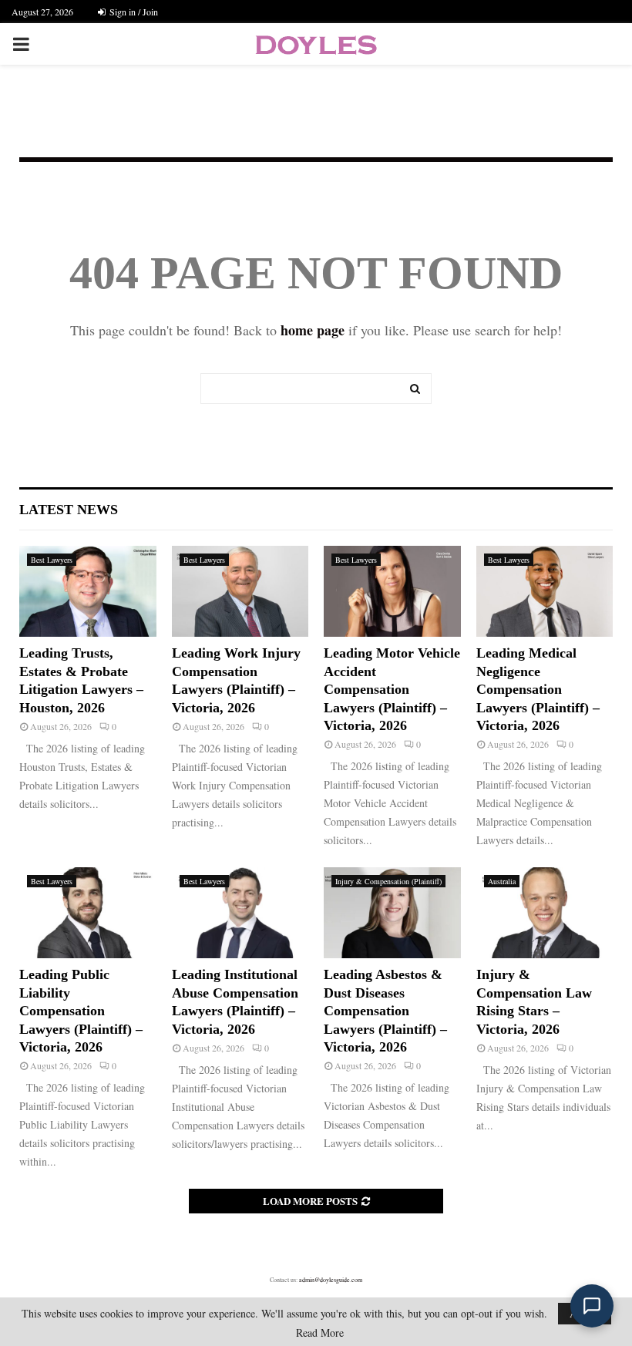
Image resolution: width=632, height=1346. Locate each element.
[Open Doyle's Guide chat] (592, 1305)
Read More (320, 1332)
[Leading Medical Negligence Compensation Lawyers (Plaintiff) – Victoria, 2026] (545, 591)
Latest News (68, 509)
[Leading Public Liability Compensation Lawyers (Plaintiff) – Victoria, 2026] (87, 912)
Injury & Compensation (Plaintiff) (388, 881)
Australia (502, 881)
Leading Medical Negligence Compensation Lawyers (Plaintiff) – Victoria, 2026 (538, 689)
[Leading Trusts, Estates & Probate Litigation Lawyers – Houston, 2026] (87, 591)
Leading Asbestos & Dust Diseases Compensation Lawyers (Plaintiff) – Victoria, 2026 (385, 1011)
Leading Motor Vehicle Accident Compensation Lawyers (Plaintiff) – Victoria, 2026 (392, 689)
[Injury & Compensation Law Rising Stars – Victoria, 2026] (545, 912)
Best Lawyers (51, 559)
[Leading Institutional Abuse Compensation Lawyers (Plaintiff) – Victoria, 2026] (240, 912)
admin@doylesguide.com (330, 1280)
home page (313, 330)
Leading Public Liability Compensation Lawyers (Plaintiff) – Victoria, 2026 (81, 1011)
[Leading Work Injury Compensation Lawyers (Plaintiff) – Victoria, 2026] (240, 591)
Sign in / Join (132, 11)
